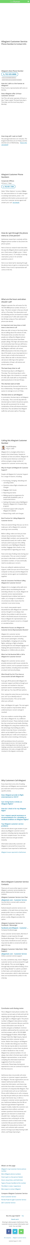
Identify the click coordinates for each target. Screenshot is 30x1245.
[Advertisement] (15, 120)
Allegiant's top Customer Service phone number (13, 1170)
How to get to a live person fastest (12, 1177)
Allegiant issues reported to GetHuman (13, 852)
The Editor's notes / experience (11, 1186)
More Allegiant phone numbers (11, 1174)
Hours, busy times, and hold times (12, 1180)
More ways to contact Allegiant (11, 1189)
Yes (23, 1216)
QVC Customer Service (8, 1203)
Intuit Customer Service (8, 1197)
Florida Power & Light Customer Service (13, 1200)
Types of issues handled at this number (13, 1183)
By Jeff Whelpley (11, 446)
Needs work (15, 1219)
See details (16, 202)
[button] (28, 1)
